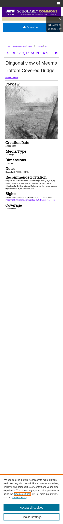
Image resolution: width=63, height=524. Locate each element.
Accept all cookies (31, 507)
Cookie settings (22, 494)
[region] (31, 499)
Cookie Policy (19, 497)
